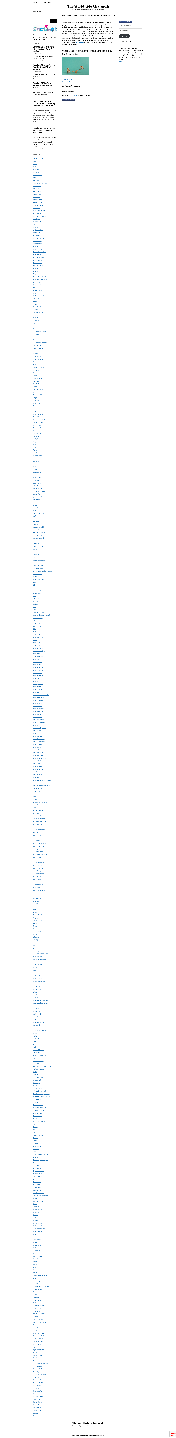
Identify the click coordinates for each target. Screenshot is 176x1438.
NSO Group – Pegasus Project (42, 1066)
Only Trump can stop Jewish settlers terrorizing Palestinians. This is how (44, 103)
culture (35, 354)
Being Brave (37, 271)
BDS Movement (38, 266)
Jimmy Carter (37, 898)
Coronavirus (37, 345)
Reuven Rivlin (37, 1174)
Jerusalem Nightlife (39, 821)
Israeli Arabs (37, 764)
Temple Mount (38, 1289)
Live (34, 948)
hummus (35, 577)
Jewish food (36, 841)
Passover (36, 1102)
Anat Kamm (37, 191)
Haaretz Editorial (38, 513)
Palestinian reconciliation (41, 1097)
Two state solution (39, 1306)
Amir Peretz (37, 186)
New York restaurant (40, 1055)
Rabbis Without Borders (41, 1154)
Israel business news (39, 656)
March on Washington (40, 959)
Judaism (35, 912)
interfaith (36, 601)
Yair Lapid (36, 1388)
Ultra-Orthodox (38, 1319)
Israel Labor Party (39, 700)
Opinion (35, 1075)
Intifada (35, 604)
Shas (34, 1218)
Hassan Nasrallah (38, 527)
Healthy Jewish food (39, 532)
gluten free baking (39, 491)
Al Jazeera (36, 169)
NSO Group (36, 1064)
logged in (74, 95)
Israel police (37, 714)
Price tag (36, 1138)
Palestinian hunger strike (41, 1094)
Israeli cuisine (37, 766)
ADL (34, 161)
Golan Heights (37, 499)
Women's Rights (38, 1383)
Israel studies (37, 736)
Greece (35, 502)
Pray (34, 1130)
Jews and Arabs (38, 885)
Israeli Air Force (38, 761)
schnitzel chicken (38, 1193)
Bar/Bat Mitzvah (38, 257)
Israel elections (38, 676)
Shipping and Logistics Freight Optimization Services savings (88, 1435)
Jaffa (34, 797)
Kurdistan (36, 929)
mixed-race (36, 995)
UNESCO (35, 1328)
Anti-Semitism (38, 200)
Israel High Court (38, 689)
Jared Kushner (37, 805)
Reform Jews (37, 1165)
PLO (34, 1124)
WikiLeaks (36, 1377)
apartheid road (38, 205)
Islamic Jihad (37, 634)
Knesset (35, 923)
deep (34, 365)
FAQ (34, 442)
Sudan (35, 1267)
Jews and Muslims (39, 890)
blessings (36, 299)
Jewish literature (38, 863)
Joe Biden (36, 901)
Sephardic (36, 1212)
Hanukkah (36, 521)
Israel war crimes (38, 753)
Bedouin (35, 268)
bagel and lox (37, 249)
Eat (34, 392)
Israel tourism (37, 744)
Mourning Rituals (38, 1022)
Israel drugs (37, 665)
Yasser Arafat (37, 1391)
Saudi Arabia (37, 1190)
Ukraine (35, 1317)
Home (62, 15)
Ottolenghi (36, 1083)
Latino (35, 934)
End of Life (36, 417)
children (35, 323)
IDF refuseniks (37, 590)
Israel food (36, 678)
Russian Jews (37, 1187)
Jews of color (37, 896)
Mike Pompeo (37, 989)
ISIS (34, 629)
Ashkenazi (36, 227)
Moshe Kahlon (37, 1011)
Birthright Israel (38, 296)
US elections (37, 1344)
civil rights (36, 337)
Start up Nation (38, 1256)
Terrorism (36, 1292)
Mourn (35, 1019)
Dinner (35, 376)
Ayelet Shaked (37, 244)
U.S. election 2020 (39, 1314)
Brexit (35, 301)
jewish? (35, 882)
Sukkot (35, 1270)
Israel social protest (39, 728)
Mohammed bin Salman (40, 1003)
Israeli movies (37, 775)
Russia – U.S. (37, 1182)
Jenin (34, 808)
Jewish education (38, 838)
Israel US (36, 750)
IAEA (34, 582)
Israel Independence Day (41, 695)
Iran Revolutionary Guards (41, 615)
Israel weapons (38, 755)
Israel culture (37, 662)
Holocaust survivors (39, 563)
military (35, 992)
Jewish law (36, 860)
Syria (34, 1278)
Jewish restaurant (39, 874)
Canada (35, 310)
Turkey (35, 1303)
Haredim (35, 524)
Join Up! (114, 15)
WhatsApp (36, 1372)
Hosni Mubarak (38, 568)
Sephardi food (37, 1209)
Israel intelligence (39, 698)
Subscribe (124, 36)
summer (35, 1273)
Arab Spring (37, 219)
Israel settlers (37, 725)
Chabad (35, 318)
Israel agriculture (38, 648)
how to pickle (37, 574)
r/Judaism (36, 1143)
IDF (34, 588)
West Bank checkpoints (40, 1361)
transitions (36, 1297)
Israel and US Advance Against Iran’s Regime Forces (42, 85)
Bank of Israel (37, 255)
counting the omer (39, 348)
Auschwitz (36, 233)
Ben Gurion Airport (39, 277)
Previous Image (67, 79)
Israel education (38, 670)
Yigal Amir (36, 1399)
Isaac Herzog (37, 626)
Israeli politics (37, 777)
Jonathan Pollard (38, 907)
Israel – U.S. (37, 645)
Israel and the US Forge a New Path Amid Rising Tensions (44, 67)
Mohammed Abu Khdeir (40, 1000)
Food (34, 447)
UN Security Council (39, 1322)
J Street (35, 794)
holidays (35, 552)
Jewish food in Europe (40, 843)
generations (37, 477)
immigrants (37, 593)
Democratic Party (39, 367)
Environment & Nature (40, 420)
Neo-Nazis (36, 1053)
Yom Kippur (37, 1410)
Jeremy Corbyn (38, 810)
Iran (34, 607)
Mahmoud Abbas (38, 956)
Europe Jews (37, 425)
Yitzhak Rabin (37, 1407)
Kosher (35, 926)
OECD (35, 1072)
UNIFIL (35, 1330)
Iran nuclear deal (38, 612)
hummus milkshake (39, 579)
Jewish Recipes (37, 871)
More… (121, 62)
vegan (35, 1347)
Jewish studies (37, 876)
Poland (35, 1127)
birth (34, 293)
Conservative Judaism (40, 343)
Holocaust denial (38, 557)
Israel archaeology (39, 651)
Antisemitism (37, 202)
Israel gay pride (38, 684)
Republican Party (38, 1171)
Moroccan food (38, 1006)
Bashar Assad (37, 263)
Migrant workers (38, 984)
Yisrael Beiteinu (38, 1402)
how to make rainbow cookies (42, 571)
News (34, 1058)
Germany (36, 480)
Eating (69, 15)
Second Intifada (38, 1201)
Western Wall (37, 1369)
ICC (34, 585)
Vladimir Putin (38, 1355)
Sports (35, 1253)
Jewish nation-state (39, 865)
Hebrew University (39, 538)
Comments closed (38, 60)
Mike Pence (36, 986)
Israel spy (36, 733)
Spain (35, 1248)
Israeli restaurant (38, 783)
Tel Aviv (35, 1284)
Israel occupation (38, 709)
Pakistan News (37, 1088)
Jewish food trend (39, 846)
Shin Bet (35, 1234)
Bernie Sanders (38, 285)
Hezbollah (36, 543)
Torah (35, 1295)
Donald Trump (38, 384)
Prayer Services (38, 1135)
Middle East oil (38, 978)
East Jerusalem (38, 389)
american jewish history (40, 183)
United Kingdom (38, 1339)
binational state (38, 290)
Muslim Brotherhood (40, 1031)
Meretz (35, 967)
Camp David (37, 307)
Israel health (37, 687)
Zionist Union (37, 1416)
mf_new (35, 973)
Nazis (34, 1047)
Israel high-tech (38, 692)
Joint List (36, 904)
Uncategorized (37, 1325)
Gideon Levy (37, 483)
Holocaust (36, 555)
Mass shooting (37, 962)
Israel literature (38, 703)
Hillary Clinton (38, 546)
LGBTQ (35, 940)
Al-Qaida (36, 172)
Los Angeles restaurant (40, 953)
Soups (35, 1242)
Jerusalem (36, 813)
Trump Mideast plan (39, 1300)
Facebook (36, 436)
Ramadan (36, 1157)
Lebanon (36, 937)
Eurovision (36, 431)
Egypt (35, 398)
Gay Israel (36, 461)
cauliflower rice (38, 312)
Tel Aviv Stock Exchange (41, 1286)
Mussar (35, 1033)
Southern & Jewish (39, 1245)
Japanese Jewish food (40, 802)
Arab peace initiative (39, 216)
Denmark (36, 370)
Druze (35, 387)
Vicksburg (36, 1352)
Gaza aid (35, 469)
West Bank (36, 1358)
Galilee (35, 458)
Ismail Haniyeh (38, 637)
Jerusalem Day (105, 15)
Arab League (37, 213)
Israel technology (38, 742)
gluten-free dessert (39, 497)
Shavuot (35, 1220)
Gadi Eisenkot (37, 455)
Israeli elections (38, 769)
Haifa (34, 516)
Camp (35, 304)
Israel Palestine (38, 711)
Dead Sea (36, 362)
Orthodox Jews (38, 1077)
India (34, 596)
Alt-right (36, 180)
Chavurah (36, 321)
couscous (36, 351)
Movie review (37, 1025)
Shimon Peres (37, 1231)
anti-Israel (36, 197)
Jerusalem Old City (39, 824)
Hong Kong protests (39, 566)
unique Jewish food (39, 1333)
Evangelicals (37, 433)
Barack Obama (37, 260)
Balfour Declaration (39, 252)
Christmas (36, 334)
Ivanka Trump (37, 791)
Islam (34, 632)
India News (36, 599)
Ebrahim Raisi (37, 395)
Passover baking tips (39, 1108)
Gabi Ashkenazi (38, 453)
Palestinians (37, 1099)
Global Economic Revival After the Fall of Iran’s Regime (43, 49)
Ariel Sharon (37, 222)
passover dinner (38, 1113)
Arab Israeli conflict (39, 211)
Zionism (35, 1413)
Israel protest (37, 717)
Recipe (35, 1163)
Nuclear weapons (38, 1069)
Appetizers (36, 208)
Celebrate (36, 315)
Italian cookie (37, 788)
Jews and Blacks (38, 887)
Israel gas (36, 681)
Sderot (35, 1198)
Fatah (35, 444)
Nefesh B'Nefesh (38, 1050)
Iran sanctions (37, 618)
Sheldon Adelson (38, 1226)
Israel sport (37, 731)
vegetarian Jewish (38, 1350)
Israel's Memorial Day (40, 758)
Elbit (34, 411)
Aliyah (35, 178)
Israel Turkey (37, 747)
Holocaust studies (39, 560)
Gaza (34, 466)
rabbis (35, 1152)
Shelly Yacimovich (39, 1229)
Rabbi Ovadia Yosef (39, 1146)
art (34, 224)
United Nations (38, 1341)
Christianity (37, 329)
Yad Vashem (37, 1385)
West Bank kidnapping (40, 1363)
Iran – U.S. (36, 610)
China (35, 326)
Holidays (81, 15)
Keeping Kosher (38, 918)
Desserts (35, 373)
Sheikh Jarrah (37, 1223)
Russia (35, 1179)
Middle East (37, 975)
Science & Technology (40, 1196)
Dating (75, 15)
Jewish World (37, 879)
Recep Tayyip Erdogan (40, 1160)
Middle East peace (39, 981)
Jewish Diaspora (38, 835)
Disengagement (38, 378)
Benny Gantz (37, 282)
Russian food (37, 1185)
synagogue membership (40, 1275)
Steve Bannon (37, 1259)
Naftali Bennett (38, 1039)
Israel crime (37, 659)
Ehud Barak (36, 400)
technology (36, 1281)
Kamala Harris (37, 915)
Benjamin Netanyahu (40, 279)
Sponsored (36, 1251)
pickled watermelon (39, 1121)
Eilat (34, 406)
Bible (34, 288)
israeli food (36, 772)
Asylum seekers (38, 230)
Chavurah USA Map (45, 2)
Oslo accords (37, 1080)
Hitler (35, 549)
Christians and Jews (39, 332)
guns (34, 510)
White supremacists (39, 1374)
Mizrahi (35, 997)
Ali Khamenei (37, 175)
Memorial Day (37, 964)
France (35, 450)
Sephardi (36, 1207)
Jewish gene (37, 849)
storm (35, 1262)
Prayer (35, 1132)
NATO (35, 1044)
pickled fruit (37, 1119)
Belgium (35, 274)
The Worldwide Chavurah (88, 6)
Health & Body (38, 530)
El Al (34, 409)
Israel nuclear (37, 706)
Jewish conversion (39, 830)
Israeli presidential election (42, 780)
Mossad (35, 1017)
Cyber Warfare (37, 356)
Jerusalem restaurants (40, 827)
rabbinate (36, 1149)
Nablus (35, 1036)
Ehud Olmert (37, 403)
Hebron (35, 541)
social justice (37, 1240)
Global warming (38, 488)
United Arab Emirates (40, 1336)
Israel (35, 640)
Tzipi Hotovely (38, 1308)
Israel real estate (38, 720)
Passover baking (38, 1105)
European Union (38, 428)
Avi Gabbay (36, 235)
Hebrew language (38, 535)
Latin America (37, 931)
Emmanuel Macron (39, 414)
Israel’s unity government (41, 786)
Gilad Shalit (36, 486)
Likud (34, 945)
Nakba (35, 1042)
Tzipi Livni (36, 1311)
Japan (35, 799)
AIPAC (35, 167)
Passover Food (37, 1116)
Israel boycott (37, 654)
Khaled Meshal (37, 920)
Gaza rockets (37, 472)
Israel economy (38, 667)
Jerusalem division (39, 819)
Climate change (38, 340)
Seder (35, 1204)
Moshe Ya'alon (37, 1014)
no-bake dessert (38, 1061)
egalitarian (80, 42)
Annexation (37, 194)
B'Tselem (36, 246)
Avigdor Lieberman (39, 238)
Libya (34, 942)
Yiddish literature (38, 1396)
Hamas (35, 519)
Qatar (35, 1141)
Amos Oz (36, 189)
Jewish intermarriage (40, 854)
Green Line (36, 508)
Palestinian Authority (40, 1091)
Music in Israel (37, 1028)
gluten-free (37, 494)
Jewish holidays (38, 852)
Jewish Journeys (38, 857)
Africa (35, 164)
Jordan (35, 909)
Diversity (36, 381)
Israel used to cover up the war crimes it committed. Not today (44, 130)
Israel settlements (39, 722)
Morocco (36, 1008)
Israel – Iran (37, 643)
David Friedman (38, 359)
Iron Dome (36, 623)
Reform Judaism (38, 1168)
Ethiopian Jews (38, 422)
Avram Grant (37, 241)
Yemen (35, 1394)
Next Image (66, 81)
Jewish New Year (38, 868)
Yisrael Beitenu (38, 1405)
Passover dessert (38, 1110)
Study (35, 1264)
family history (37, 439)
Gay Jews (36, 464)
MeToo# (35, 970)
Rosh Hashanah (38, 1176)
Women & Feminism (39, 1380)
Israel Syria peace (38, 739)
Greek (35, 505)
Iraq (34, 621)
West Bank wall (38, 1366)
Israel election (37, 673)
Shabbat (35, 1215)
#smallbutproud (38, 158)
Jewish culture (37, 832)
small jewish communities (41, 1237)
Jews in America (38, 893)
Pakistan (35, 1086)
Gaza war (36, 475)
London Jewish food (39, 951)
